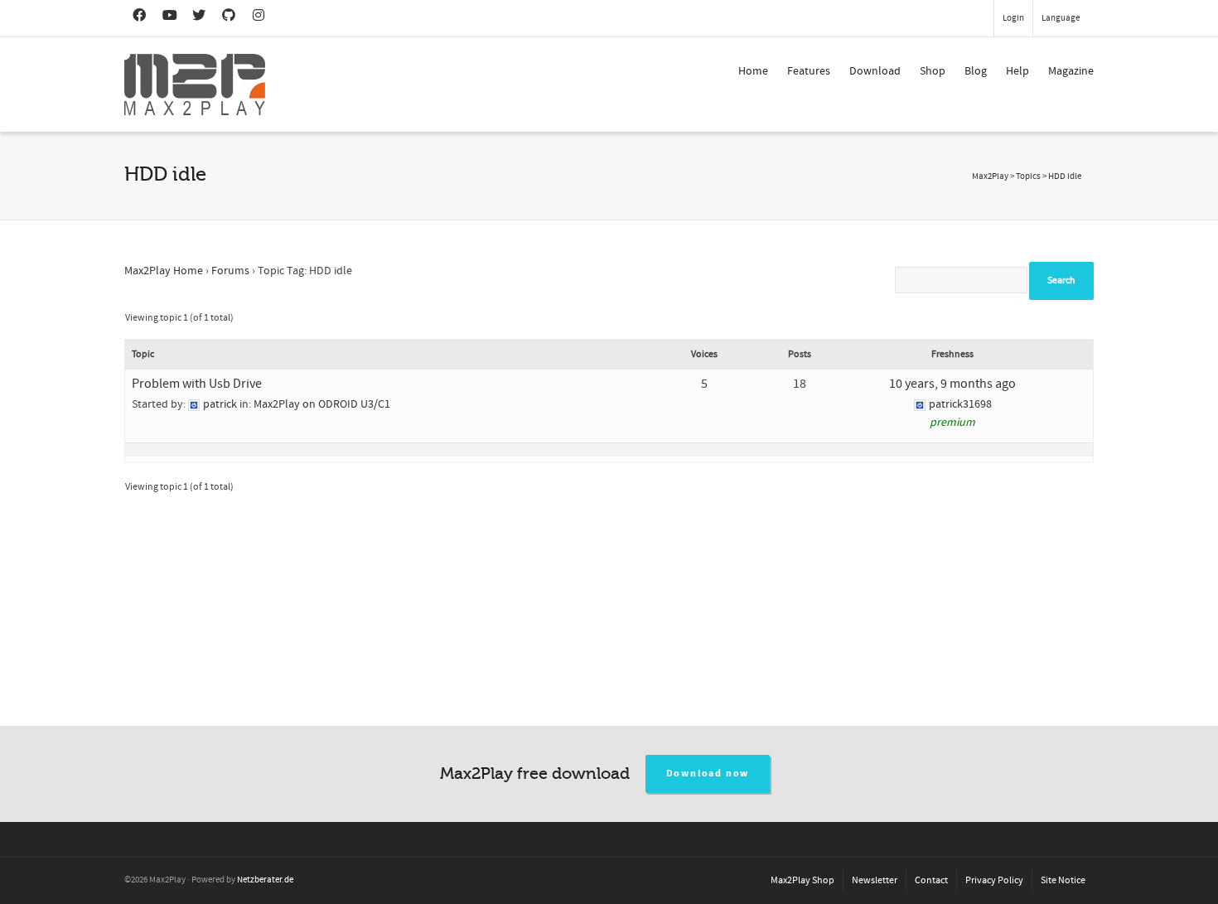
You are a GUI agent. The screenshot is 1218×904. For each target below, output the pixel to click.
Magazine (1071, 71)
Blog (975, 71)
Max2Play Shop (802, 880)
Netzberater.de (265, 880)
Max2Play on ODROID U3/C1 (322, 404)
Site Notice (1063, 880)
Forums (230, 270)
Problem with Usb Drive (197, 383)
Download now (708, 773)
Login (1013, 18)
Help (1017, 71)
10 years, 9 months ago (952, 383)
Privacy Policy (994, 880)
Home (753, 71)
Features (808, 71)
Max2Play (990, 176)
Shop (932, 71)
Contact (931, 880)
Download (875, 71)
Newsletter (874, 880)
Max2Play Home (163, 270)
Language (1061, 18)
